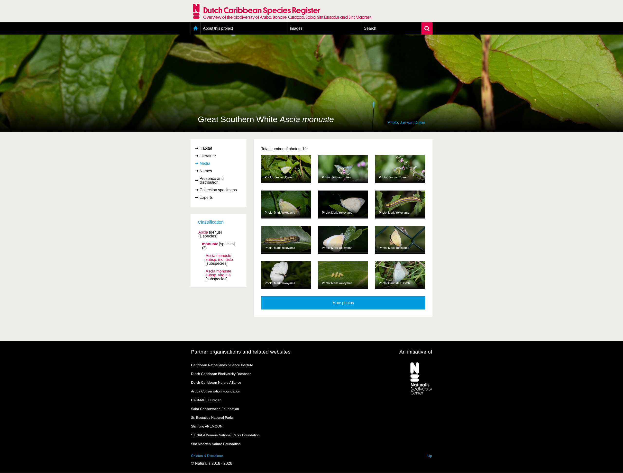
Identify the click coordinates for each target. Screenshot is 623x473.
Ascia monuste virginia (218, 273)
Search (370, 28)
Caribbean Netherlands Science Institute (222, 365)
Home (195, 28)
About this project (218, 28)
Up (430, 456)
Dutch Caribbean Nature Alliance (216, 382)
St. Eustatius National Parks (212, 417)
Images (296, 28)
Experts (206, 197)
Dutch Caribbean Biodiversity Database (221, 374)
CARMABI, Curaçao (206, 400)
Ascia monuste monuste (219, 258)
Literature (208, 156)
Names (206, 171)
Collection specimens (218, 190)
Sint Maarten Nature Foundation (216, 444)
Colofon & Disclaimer (207, 456)
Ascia (203, 232)
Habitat (206, 148)
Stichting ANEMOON (206, 426)
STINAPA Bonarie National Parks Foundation (225, 435)
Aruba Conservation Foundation (215, 391)
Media (205, 163)
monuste (210, 244)
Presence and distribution (212, 180)
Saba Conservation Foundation (215, 409)
